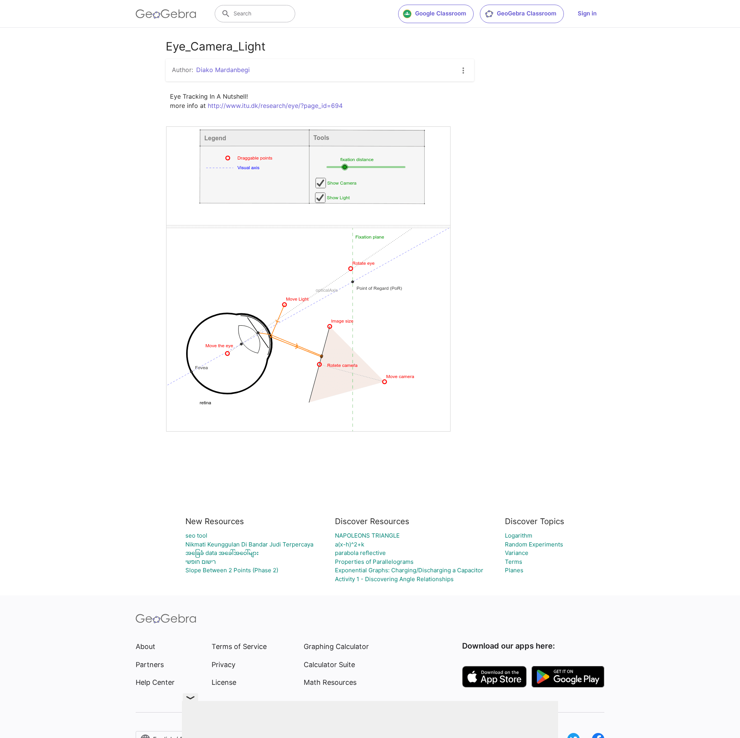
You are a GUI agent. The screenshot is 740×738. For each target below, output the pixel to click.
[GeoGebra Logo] (166, 13)
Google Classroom (440, 13)
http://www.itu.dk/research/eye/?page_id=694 (275, 105)
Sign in (587, 13)
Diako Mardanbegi (223, 70)
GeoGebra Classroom (526, 13)
